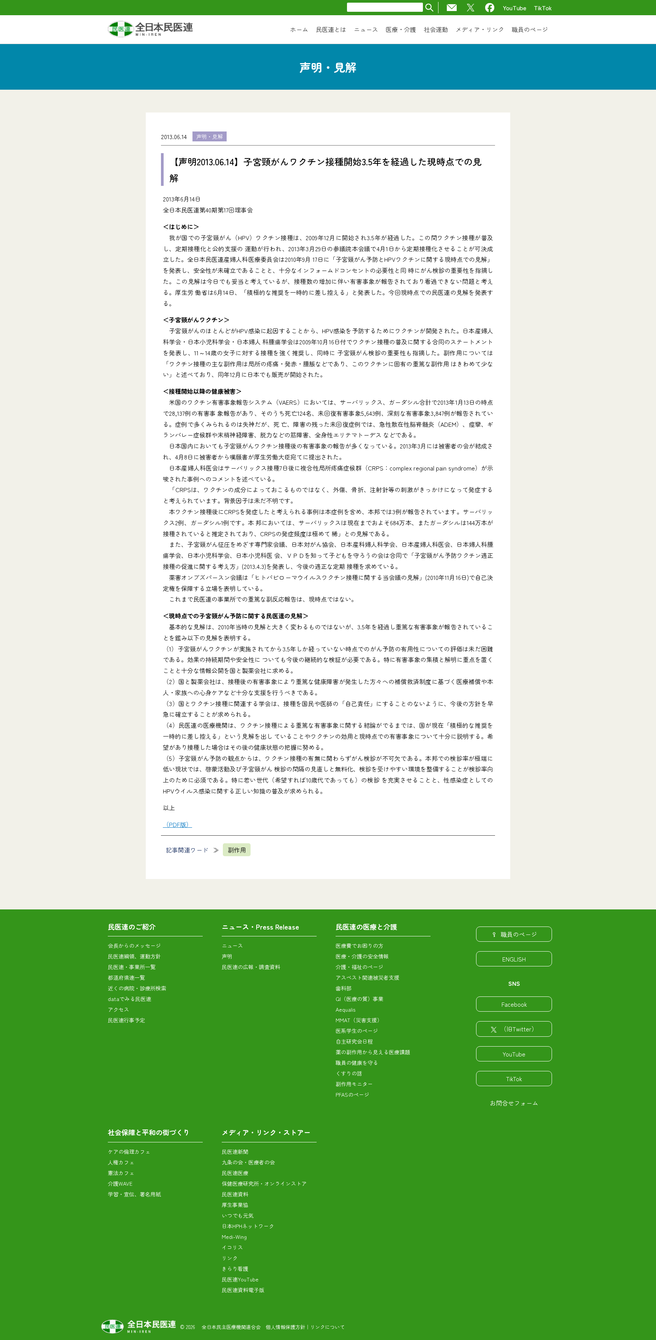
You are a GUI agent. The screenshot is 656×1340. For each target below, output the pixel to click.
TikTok (543, 7)
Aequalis (345, 1009)
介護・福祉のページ (359, 967)
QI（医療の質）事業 (359, 999)
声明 (227, 956)
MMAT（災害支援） (359, 1020)
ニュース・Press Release (260, 926)
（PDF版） (177, 824)
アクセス (118, 1009)
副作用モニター (354, 1084)
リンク (230, 1258)
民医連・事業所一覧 (132, 967)
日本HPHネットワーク (248, 1226)
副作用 (237, 849)
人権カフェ (121, 1162)
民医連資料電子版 (243, 1290)
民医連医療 (235, 1173)
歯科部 (344, 988)
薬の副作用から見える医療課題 (373, 1052)
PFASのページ (352, 1094)
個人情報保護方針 (285, 1326)
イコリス (232, 1247)
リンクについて (327, 1326)
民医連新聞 (235, 1151)
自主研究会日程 (354, 1041)
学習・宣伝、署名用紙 (134, 1194)
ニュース (232, 945)
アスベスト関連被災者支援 (367, 977)
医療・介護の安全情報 (362, 956)
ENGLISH (514, 958)
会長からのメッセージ (134, 945)
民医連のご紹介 (132, 926)
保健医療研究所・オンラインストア (264, 1183)
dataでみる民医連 (129, 999)
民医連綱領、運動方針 (134, 956)
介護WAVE (120, 1183)
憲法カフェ (121, 1173)
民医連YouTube (240, 1279)
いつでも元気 (238, 1215)
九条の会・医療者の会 (248, 1162)
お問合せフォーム (514, 1102)
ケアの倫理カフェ (129, 1151)
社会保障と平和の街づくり (149, 1132)
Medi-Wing (234, 1236)
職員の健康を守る (357, 1062)
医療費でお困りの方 (359, 945)
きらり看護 (235, 1268)
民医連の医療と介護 (366, 926)
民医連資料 (235, 1194)
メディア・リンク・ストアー (266, 1132)
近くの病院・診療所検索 (137, 988)
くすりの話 (349, 1073)
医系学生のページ (357, 1030)
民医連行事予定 (126, 1020)
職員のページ (519, 934)
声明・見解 (209, 136)
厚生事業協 (235, 1205)
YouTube (514, 7)
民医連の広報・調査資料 (251, 967)
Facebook (514, 1004)
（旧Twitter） (519, 1028)
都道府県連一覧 (126, 977)
